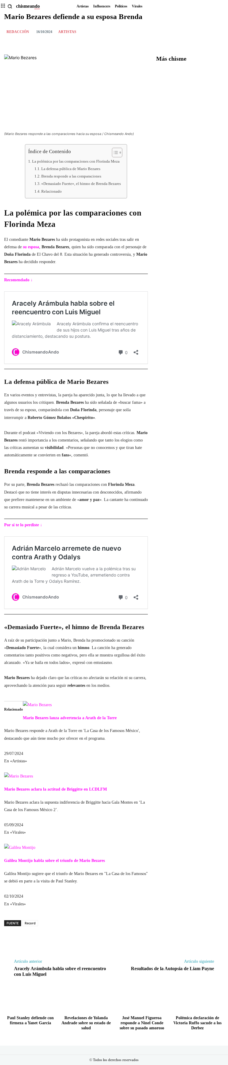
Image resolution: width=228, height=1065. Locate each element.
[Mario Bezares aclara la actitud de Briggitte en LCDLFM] (18, 776)
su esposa (31, 247)
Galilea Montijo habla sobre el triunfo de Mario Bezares (54, 860)
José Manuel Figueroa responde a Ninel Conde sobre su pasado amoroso (142, 1023)
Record (30, 923)
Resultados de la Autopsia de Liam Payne (172, 968)
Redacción (18, 32)
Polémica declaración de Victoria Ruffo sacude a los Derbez (197, 1023)
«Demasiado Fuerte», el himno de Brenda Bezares (81, 183)
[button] (10, 6)
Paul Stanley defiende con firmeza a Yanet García (30, 1020)
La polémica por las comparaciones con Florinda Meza (76, 161)
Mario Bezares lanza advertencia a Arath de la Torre (70, 718)
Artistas (67, 32)
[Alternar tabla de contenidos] (114, 152)
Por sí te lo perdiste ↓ (23, 525)
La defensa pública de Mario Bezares (70, 168)
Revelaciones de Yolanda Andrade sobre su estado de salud (86, 1023)
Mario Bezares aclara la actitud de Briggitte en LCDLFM (55, 789)
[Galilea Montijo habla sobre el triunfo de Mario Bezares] (19, 847)
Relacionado (51, 191)
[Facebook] (204, 31)
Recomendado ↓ (18, 280)
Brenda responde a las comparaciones (71, 176)
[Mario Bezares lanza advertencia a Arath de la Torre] (37, 705)
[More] (217, 31)
